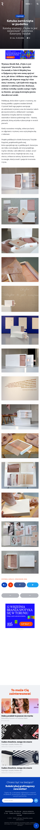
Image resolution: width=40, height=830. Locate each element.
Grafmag (19, 818)
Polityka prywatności (28, 813)
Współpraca (9, 811)
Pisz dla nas (17, 811)
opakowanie (19, 579)
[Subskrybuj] (36, 801)
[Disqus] (20, 657)
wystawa (4, 579)
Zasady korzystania (15, 813)
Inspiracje (20, 16)
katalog (11, 579)
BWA (25, 579)
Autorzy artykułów (28, 811)
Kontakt (19, 815)
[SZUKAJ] (38, 4)
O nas (6, 813)
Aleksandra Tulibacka (7, 746)
